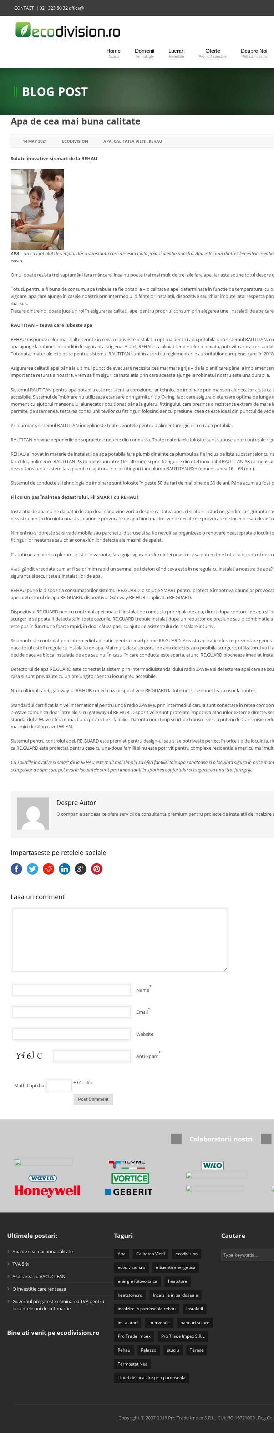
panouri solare (195, 1323)
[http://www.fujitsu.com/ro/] (221, 1191)
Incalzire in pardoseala (175, 1295)
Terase (197, 1350)
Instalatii (194, 1309)
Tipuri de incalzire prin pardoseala (152, 1377)
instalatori (128, 1323)
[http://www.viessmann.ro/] (50, 1165)
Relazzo (148, 1350)
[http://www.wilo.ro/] (221, 1165)
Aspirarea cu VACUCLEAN (39, 1276)
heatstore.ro (130, 1295)
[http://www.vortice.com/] (135, 1178)
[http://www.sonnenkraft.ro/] (221, 1178)
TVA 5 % (20, 1264)
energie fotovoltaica (137, 1281)
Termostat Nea (133, 1364)
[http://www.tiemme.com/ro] (135, 1165)
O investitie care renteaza (39, 1289)
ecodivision (187, 1254)
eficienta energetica (176, 1267)
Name (142, 990)
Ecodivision (75, 141)
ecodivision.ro (131, 1267)
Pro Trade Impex (134, 1336)
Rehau (155, 141)
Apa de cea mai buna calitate (76, 121)
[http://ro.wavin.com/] (50, 1178)
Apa (107, 141)
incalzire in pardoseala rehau (147, 1309)
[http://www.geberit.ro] (135, 1191)
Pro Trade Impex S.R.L (182, 1336)
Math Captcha (29, 1085)
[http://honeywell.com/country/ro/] (50, 1191)
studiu (173, 1350)
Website (144, 1034)
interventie (159, 1323)
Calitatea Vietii (130, 141)
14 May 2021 (35, 141)
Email (142, 1012)
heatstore (177, 1281)
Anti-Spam (147, 1056)
